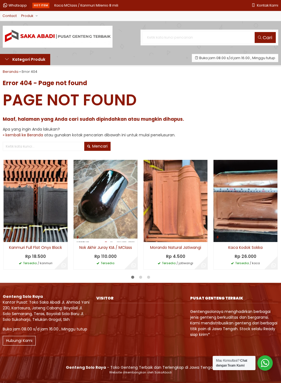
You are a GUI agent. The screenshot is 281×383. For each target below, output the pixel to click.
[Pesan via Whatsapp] (63, 265)
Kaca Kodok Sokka (245, 247)
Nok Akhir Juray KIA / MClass (105, 247)
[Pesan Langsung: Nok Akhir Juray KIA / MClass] (77, 237)
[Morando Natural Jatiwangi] (175, 200)
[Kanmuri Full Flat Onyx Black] (36, 200)
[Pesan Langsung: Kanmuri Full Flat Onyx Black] (7, 237)
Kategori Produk (28, 59)
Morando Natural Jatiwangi (175, 247)
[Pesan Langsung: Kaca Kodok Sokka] (217, 237)
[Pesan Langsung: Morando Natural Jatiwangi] (147, 237)
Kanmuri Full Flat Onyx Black (35, 247)
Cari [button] (267, 37)
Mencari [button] (99, 146)
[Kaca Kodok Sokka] (245, 200)
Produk (27, 15)
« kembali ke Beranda (23, 135)
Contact (9, 15)
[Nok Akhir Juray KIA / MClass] (105, 200)
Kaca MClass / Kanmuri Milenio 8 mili (86, 5)
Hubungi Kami (19, 340)
